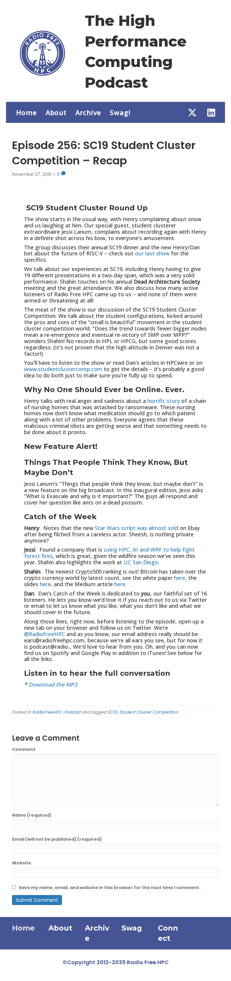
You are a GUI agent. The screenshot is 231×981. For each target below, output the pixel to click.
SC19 (112, 712)
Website (21, 863)
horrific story (163, 400)
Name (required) (31, 815)
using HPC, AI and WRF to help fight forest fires (109, 552)
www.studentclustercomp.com (63, 369)
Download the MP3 (53, 684)
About (56, 112)
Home (26, 112)
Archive (88, 112)
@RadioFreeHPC (44, 634)
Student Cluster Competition (148, 712)
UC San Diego (141, 562)
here (179, 577)
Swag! (120, 112)
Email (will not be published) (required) (57, 839)
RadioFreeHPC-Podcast (56, 712)
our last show (152, 253)
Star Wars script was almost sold (136, 528)
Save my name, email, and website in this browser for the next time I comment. (109, 888)
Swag (132, 928)
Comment (23, 749)
